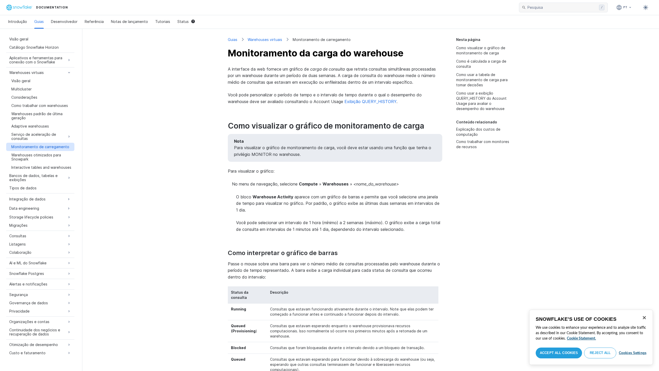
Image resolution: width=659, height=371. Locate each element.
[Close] (644, 317)
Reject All (600, 353)
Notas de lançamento (129, 21)
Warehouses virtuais (265, 39)
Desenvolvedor (64, 21)
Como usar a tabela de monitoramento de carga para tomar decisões (482, 79)
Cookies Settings (632, 353)
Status (183, 21)
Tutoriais (162, 21)
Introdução (17, 21)
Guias (39, 21)
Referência (94, 21)
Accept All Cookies (559, 353)
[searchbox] (562, 7)
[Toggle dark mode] (645, 7)
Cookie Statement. (581, 338)
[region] (591, 337)
